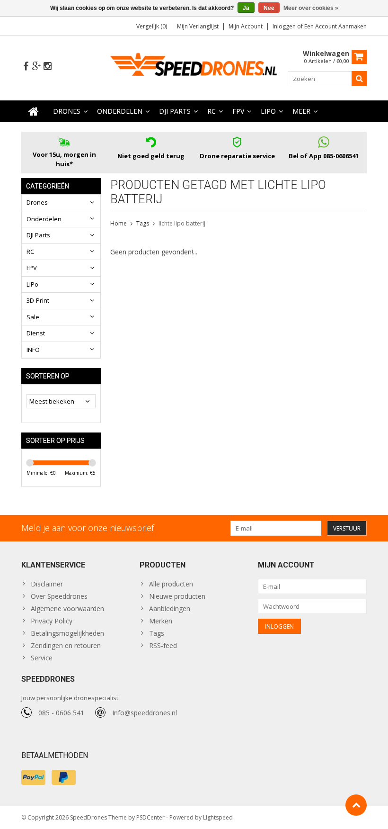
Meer (301, 111)
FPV (238, 111)
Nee (269, 8)
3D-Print (37, 300)
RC (211, 111)
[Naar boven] (356, 805)
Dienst (35, 333)
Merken (160, 620)
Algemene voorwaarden (67, 608)
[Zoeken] (359, 78)
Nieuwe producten (177, 596)
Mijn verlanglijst (198, 26)
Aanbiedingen (169, 608)
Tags (142, 223)
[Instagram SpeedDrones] (47, 67)
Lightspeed (218, 817)
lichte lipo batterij (182, 223)
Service (42, 657)
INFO (33, 349)
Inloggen (285, 26)
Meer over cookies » (310, 8)
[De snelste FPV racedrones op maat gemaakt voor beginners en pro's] (194, 67)
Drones (66, 111)
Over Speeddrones (59, 596)
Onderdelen (119, 111)
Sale (32, 317)
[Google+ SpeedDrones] (36, 67)
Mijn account (246, 26)
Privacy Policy (51, 620)
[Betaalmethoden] (33, 777)
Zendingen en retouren (66, 645)
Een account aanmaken (335, 26)
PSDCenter (150, 817)
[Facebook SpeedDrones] (25, 67)
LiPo (268, 111)
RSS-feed (163, 645)
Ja (246, 8)
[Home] (33, 111)
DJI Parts (175, 111)
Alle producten (171, 583)
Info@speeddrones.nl (144, 712)
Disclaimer (47, 583)
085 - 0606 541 (61, 712)
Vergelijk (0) (151, 26)
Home (118, 223)
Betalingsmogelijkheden (67, 633)
